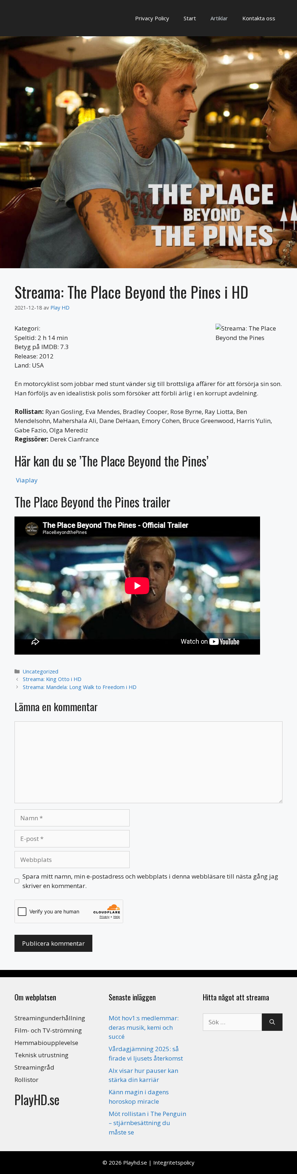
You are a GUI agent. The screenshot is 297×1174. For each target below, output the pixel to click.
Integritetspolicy (173, 1162)
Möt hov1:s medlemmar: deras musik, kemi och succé (144, 1027)
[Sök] (272, 1022)
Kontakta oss (258, 18)
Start (190, 18)
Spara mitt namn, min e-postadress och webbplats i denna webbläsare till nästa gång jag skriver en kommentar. (150, 881)
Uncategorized (40, 671)
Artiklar (219, 18)
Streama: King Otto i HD (52, 679)
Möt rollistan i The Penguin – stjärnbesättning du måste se (147, 1122)
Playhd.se (135, 1162)
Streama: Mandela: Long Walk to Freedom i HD (80, 687)
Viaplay (27, 480)
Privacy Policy (152, 18)
